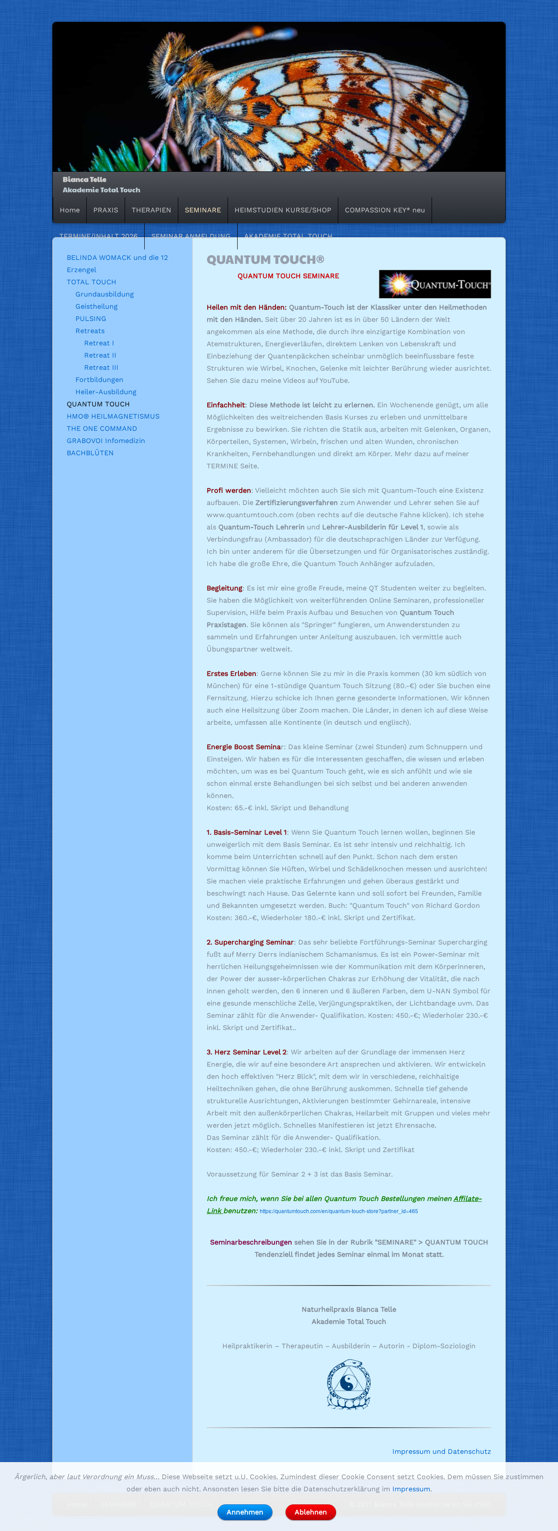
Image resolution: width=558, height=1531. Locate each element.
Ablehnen (311, 1512)
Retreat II (100, 355)
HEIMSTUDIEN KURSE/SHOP (283, 210)
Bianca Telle (84, 179)
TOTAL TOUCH (91, 282)
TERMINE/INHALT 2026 (98, 236)
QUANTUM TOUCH (98, 404)
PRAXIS (105, 210)
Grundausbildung (104, 294)
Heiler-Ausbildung (105, 392)
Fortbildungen (99, 379)
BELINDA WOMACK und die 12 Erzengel (117, 263)
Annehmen (245, 1512)
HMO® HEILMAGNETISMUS (113, 416)
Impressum (411, 1489)
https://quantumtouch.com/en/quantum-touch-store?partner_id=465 (339, 1210)
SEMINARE (203, 210)
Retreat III (101, 367)
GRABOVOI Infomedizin (106, 440)
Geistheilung (96, 306)
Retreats (90, 331)
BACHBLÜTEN (90, 453)
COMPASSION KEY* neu (385, 210)
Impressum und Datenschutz (441, 1451)
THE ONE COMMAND (102, 428)
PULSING (90, 318)
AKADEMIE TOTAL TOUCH (288, 236)
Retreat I (99, 343)
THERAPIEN (151, 210)
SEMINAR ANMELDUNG (191, 236)
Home (70, 210)
